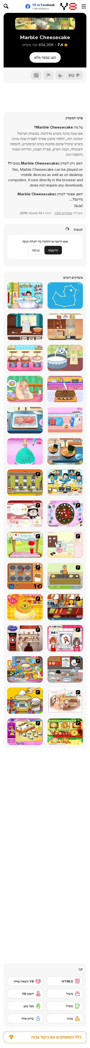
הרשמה (53, 250)
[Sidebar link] (84, 6)
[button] (78, 205)
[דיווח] (48, 75)
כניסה (36, 250)
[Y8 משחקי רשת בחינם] (68, 6)
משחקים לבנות (63, 213)
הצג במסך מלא (45, 57)
